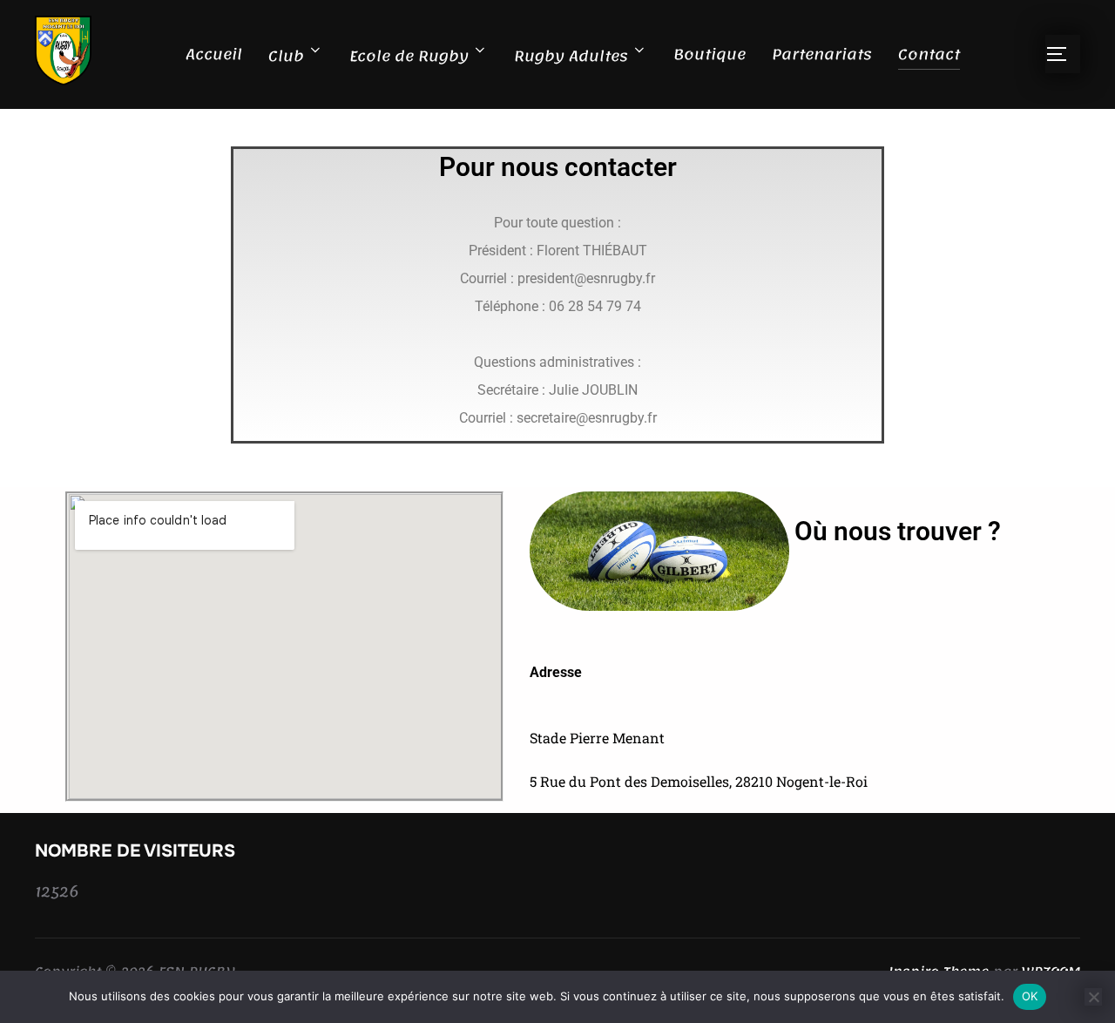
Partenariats (822, 54)
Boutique (709, 54)
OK (1030, 996)
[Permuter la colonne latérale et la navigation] (1062, 54)
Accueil (214, 54)
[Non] (1093, 997)
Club (286, 56)
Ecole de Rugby (409, 56)
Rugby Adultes (571, 56)
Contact (929, 54)
